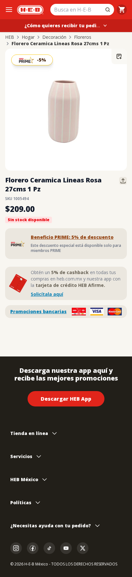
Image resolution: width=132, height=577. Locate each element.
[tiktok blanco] (49, 548)
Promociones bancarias (38, 311)
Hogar (28, 37)
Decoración (54, 37)
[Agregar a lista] (119, 56)
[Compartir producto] (123, 181)
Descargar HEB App (66, 398)
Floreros (82, 37)
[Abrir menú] (9, 9)
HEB (9, 37)
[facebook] (32, 548)
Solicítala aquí (47, 294)
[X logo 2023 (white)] (82, 548)
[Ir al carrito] (122, 9)
